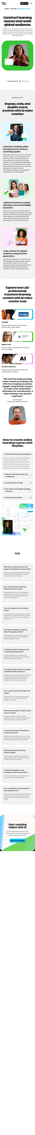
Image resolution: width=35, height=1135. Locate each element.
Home (7, 9)
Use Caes (14, 9)
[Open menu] (31, 3)
